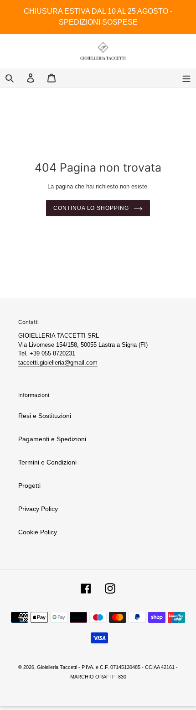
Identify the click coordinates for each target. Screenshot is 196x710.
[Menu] (186, 77)
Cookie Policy (37, 532)
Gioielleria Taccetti (57, 667)
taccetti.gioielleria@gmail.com (58, 362)
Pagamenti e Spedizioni (52, 439)
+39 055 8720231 (52, 353)
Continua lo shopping (91, 208)
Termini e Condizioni (47, 462)
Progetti (29, 485)
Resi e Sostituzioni (44, 415)
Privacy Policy (38, 508)
